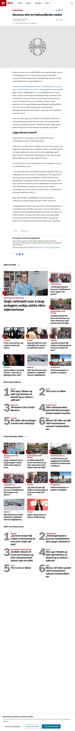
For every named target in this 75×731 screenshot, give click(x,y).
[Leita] (72, 3)
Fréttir (19, 3)
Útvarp (28, 3)
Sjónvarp (38, 3)
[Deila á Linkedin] (61, 10)
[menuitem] (23, 3)
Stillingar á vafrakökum (13, 726)
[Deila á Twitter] (59, 10)
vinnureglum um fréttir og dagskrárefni (47, 247)
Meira (47, 3)
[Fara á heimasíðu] (8, 3)
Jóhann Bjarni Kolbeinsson (20, 19)
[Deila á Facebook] (56, 10)
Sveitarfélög (17, 10)
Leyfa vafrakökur (51, 726)
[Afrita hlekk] (54, 10)
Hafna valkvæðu (32, 726)
